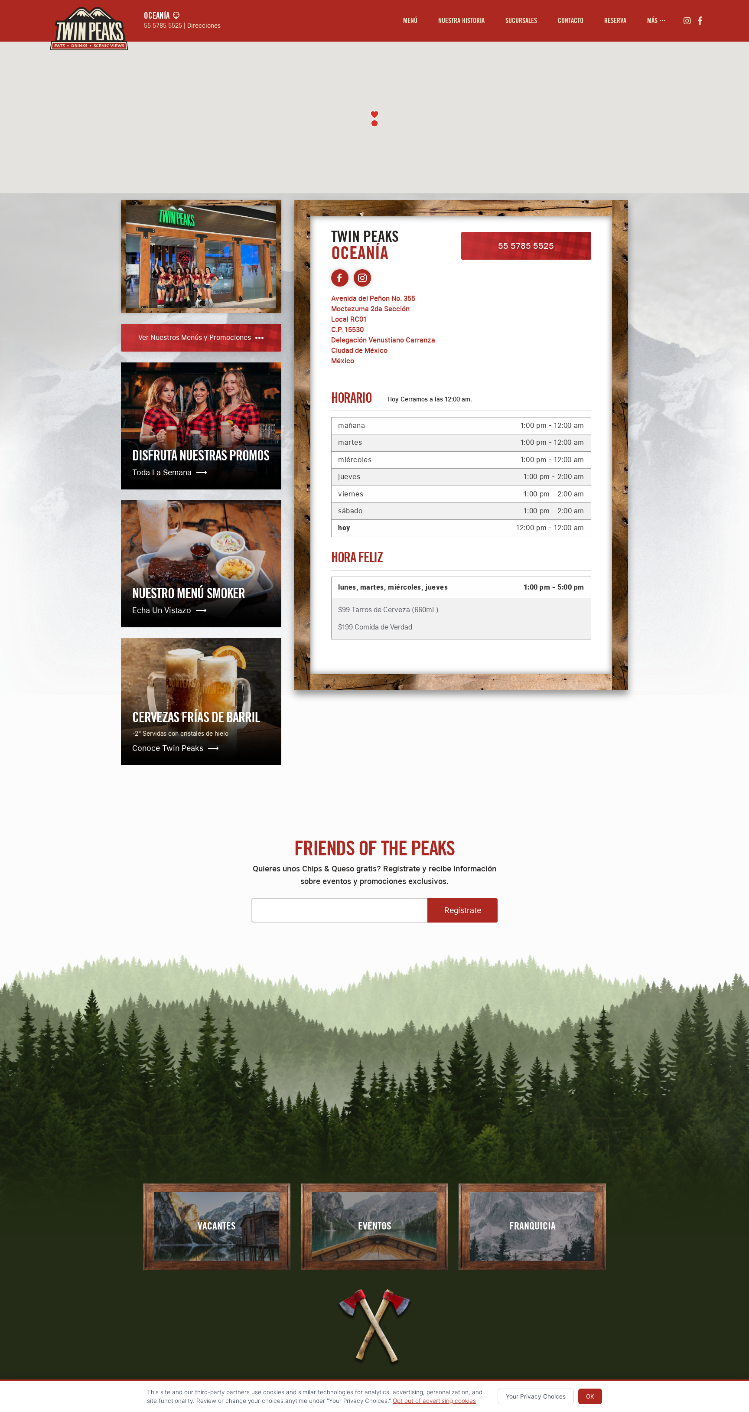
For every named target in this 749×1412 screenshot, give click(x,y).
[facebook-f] (700, 21)
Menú (410, 20)
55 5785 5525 (163, 25)
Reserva (615, 20)
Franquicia (532, 1226)
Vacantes (217, 1226)
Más (653, 20)
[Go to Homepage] (86, 21)
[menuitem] (410, 21)
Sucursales (521, 20)
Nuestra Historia (461, 20)
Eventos (374, 1226)
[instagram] (687, 21)
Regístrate (462, 910)
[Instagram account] (362, 278)
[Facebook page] (339, 278)
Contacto (570, 20)
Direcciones (204, 25)
